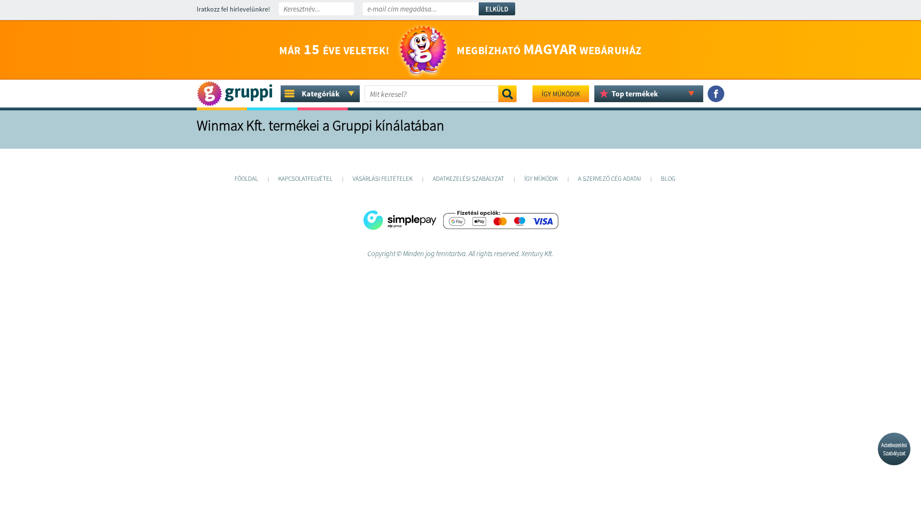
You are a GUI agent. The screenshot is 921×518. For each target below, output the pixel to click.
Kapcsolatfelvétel (305, 179)
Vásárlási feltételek (383, 179)
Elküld (496, 9)
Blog (668, 179)
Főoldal (246, 179)
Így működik (561, 94)
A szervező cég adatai (609, 179)
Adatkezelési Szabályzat (894, 449)
